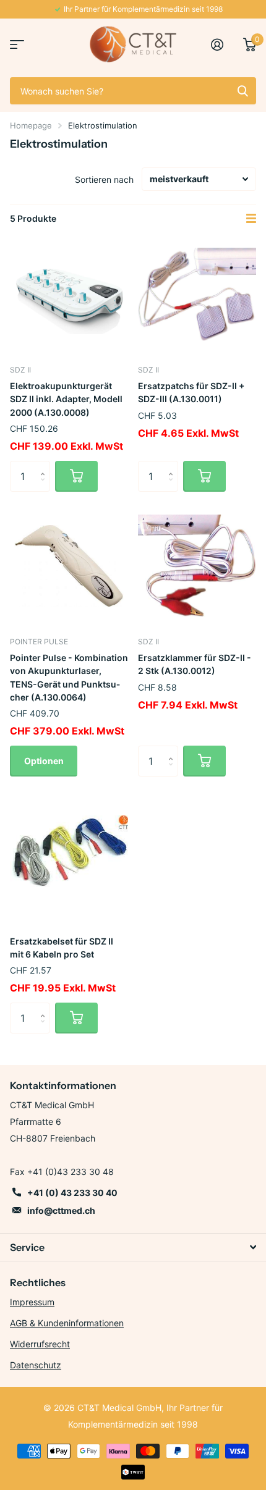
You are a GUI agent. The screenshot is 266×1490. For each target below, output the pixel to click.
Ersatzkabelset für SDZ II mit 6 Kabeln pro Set (61, 947)
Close (133, 1247)
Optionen (44, 761)
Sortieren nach (104, 179)
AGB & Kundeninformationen (67, 1323)
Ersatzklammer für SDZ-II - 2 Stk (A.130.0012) (194, 664)
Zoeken (242, 90)
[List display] (251, 219)
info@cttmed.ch (61, 1210)
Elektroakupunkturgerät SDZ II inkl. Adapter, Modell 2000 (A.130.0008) (66, 399)
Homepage (31, 125)
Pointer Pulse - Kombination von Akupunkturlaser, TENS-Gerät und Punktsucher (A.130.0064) (69, 677)
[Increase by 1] (45, 465)
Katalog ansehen (17, 44)
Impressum (32, 1302)
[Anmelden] (222, 44)
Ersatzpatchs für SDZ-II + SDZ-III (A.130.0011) (191, 392)
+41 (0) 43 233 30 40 (72, 1192)
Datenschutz (35, 1365)
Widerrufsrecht (40, 1344)
